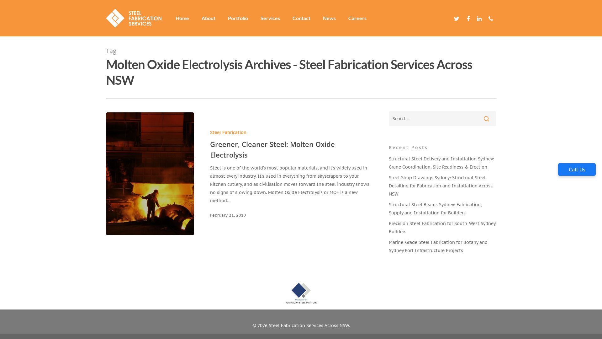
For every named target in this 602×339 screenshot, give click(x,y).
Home (182, 18)
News (329, 18)
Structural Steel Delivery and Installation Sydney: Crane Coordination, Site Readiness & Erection (441, 163)
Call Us (577, 169)
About (208, 18)
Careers (357, 18)
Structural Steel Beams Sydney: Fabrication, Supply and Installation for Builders (435, 209)
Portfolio (238, 18)
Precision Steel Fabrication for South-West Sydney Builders (442, 227)
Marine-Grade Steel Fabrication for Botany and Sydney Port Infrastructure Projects (438, 246)
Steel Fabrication (228, 132)
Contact (301, 18)
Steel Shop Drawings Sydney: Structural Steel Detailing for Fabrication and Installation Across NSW (441, 186)
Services (270, 18)
